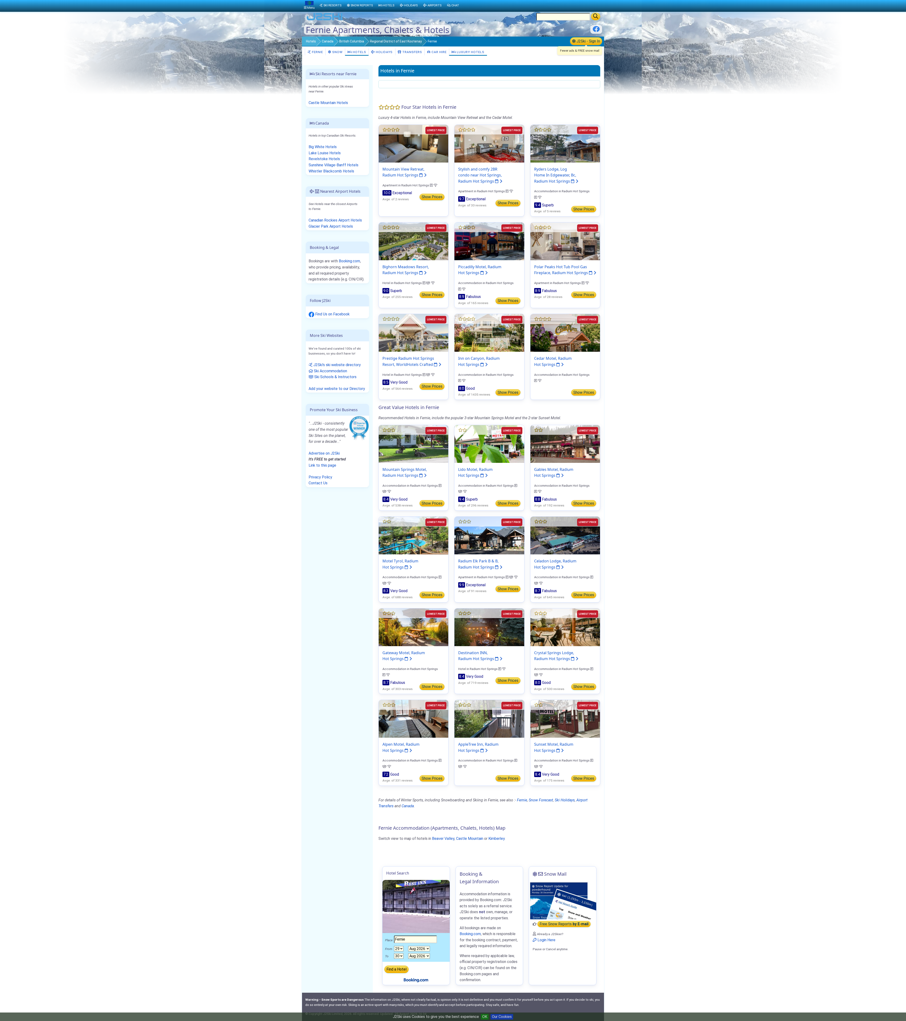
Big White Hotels (323, 147)
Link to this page (322, 465)
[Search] (595, 16)
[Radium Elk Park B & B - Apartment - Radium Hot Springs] (489, 535)
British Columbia (351, 41)
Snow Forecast (541, 800)
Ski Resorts (332, 5)
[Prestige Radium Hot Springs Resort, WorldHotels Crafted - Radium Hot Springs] (413, 333)
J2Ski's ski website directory (336, 365)
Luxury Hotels (470, 52)
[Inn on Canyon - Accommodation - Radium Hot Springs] (489, 333)
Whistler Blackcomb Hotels (331, 171)
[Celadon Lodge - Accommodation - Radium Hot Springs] (565, 535)
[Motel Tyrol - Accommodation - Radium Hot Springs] (413, 535)
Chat (455, 5)
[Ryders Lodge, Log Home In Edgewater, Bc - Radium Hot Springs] (565, 143)
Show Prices (432, 197)
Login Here (546, 940)
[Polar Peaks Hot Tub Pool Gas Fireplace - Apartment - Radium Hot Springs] (565, 241)
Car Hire (439, 52)
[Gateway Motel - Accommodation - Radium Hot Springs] (413, 627)
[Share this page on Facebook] (596, 31)
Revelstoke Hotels (324, 159)
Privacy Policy (320, 477)
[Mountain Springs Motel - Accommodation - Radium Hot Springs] (413, 443)
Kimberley (496, 838)
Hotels (311, 41)
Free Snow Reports (564, 924)
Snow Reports (362, 5)
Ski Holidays (565, 800)
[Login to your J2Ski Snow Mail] (562, 900)
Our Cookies (502, 1016)
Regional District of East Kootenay (396, 41)
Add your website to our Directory (337, 388)
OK (484, 1016)
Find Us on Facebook (332, 314)
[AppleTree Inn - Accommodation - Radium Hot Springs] (489, 718)
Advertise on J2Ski (324, 453)
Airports (434, 5)
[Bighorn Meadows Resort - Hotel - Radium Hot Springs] (413, 241)
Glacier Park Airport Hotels (331, 226)
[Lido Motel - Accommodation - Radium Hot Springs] (489, 443)
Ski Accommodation (330, 371)
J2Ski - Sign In (587, 41)
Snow (337, 52)
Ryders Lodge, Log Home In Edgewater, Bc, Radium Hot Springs (555, 175)
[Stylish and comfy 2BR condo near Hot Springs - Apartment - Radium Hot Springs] (489, 143)
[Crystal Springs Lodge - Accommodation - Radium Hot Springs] (565, 627)
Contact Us (318, 483)
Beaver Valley (443, 838)
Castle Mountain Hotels (328, 102)
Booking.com (349, 261)
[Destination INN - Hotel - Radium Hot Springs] (489, 627)
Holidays (384, 52)
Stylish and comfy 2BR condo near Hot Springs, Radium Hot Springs (480, 175)
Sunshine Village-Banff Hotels (333, 165)
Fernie (317, 52)
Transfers (411, 52)
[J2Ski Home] (325, 20)
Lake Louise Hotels (325, 153)
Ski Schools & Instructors (335, 377)
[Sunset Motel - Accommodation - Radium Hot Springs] (565, 718)
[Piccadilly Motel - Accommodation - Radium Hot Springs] (489, 241)
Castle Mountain (469, 838)
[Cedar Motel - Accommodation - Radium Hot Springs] (565, 333)
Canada (327, 41)
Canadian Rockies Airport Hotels (335, 220)
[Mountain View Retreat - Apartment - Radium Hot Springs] (413, 143)
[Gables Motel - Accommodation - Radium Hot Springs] (565, 443)
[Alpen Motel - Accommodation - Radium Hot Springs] (413, 718)
